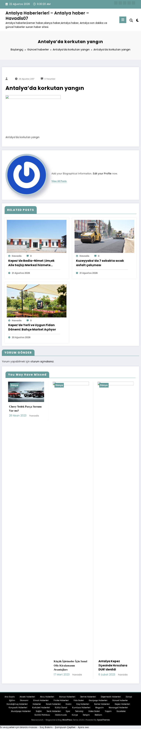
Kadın (68, 704)
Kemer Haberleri (102, 704)
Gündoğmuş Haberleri (17, 704)
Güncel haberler (120, 700)
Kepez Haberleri (122, 704)
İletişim (86, 715)
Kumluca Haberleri (81, 707)
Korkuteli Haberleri (41, 707)
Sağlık (39, 711)
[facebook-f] (116, 3)
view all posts (59, 181)
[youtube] (133, 3)
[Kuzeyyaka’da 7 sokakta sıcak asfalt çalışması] (104, 236)
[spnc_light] (137, 20)
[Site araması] (131, 20)
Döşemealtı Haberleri (111, 696)
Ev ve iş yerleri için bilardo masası (18, 727)
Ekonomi (24, 700)
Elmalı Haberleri (41, 700)
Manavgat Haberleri (118, 707)
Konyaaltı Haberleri (18, 707)
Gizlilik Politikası (42, 715)
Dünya (29, 385)
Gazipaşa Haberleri (98, 700)
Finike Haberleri (61, 700)
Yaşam (108, 711)
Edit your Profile (102, 173)
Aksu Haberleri (47, 696)
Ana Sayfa (10, 696)
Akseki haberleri (27, 696)
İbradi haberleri (53, 704)
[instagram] (129, 3)
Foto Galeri (79, 700)
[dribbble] (124, 3)
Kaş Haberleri (82, 704)
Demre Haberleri (88, 696)
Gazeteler (121, 711)
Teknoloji (79, 711)
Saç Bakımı (46, 727)
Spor (68, 711)
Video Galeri (94, 711)
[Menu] (122, 20)
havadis (16, 255)
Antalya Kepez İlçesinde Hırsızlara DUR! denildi (82, 665)
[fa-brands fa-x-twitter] (120, 3)
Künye (75, 715)
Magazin (99, 707)
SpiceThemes (103, 720)
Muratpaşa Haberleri (21, 711)
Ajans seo (83, 727)
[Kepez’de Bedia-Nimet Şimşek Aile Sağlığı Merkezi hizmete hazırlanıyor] (36, 236)
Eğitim (12, 700)
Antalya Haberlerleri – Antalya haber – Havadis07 (47, 15)
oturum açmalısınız (42, 361)
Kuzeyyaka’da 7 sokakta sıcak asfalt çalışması (100, 263)
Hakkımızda (61, 715)
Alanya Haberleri (67, 696)
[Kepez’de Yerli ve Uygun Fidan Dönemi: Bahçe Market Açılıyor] (36, 300)
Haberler (37, 704)
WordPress (67, 720)
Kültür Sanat (61, 707)
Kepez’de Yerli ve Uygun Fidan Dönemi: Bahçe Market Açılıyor (32, 327)
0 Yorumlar (49, 79)
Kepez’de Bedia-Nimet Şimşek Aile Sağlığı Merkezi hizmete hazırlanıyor (31, 263)
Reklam (98, 715)
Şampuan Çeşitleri (65, 727)
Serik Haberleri (54, 711)
